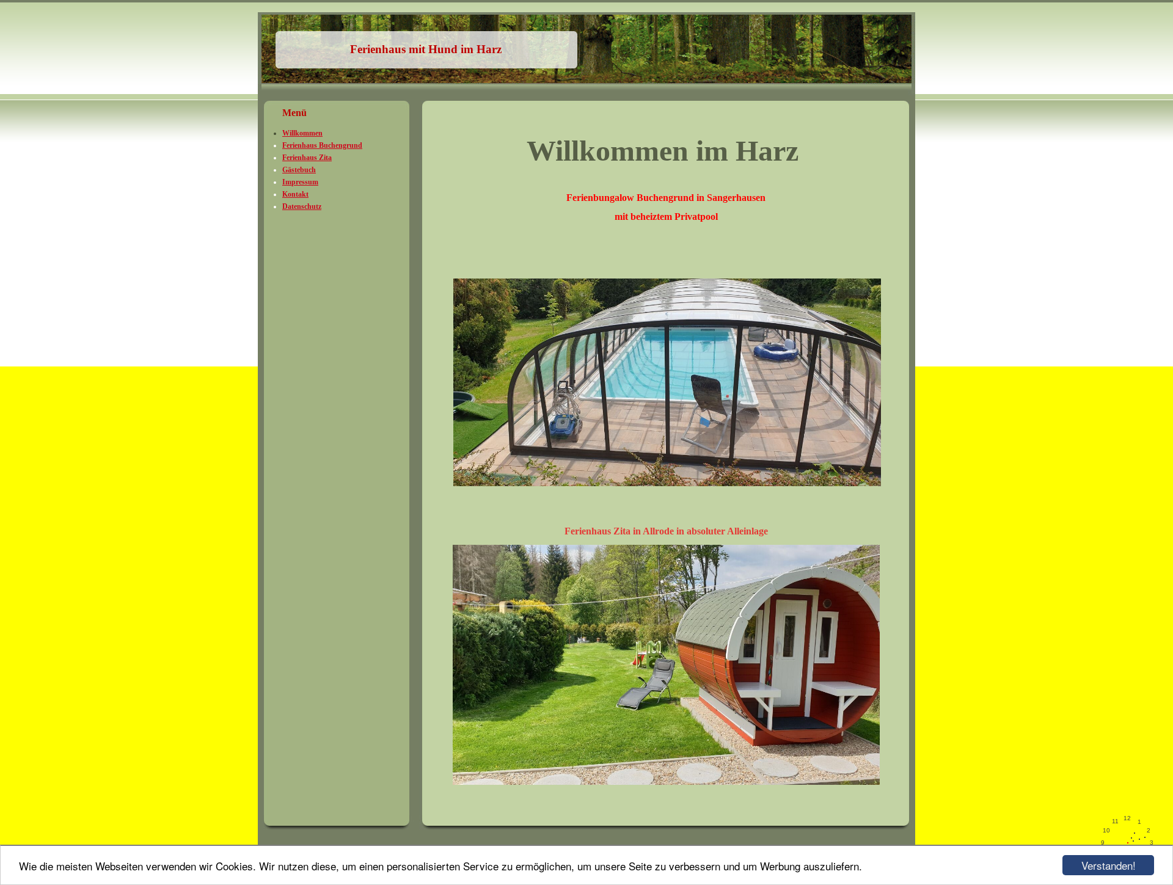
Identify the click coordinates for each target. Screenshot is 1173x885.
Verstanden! (1108, 865)
